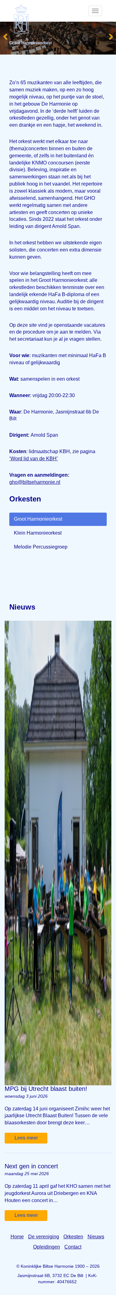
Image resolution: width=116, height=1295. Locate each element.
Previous (5, 36)
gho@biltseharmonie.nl (34, 482)
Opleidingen (46, 1246)
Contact (72, 1246)
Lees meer (26, 1137)
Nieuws (96, 1236)
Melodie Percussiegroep (40, 546)
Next (110, 36)
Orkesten (73, 1236)
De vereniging (43, 1236)
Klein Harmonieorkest (38, 533)
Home (17, 1236)
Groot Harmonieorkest (38, 519)
